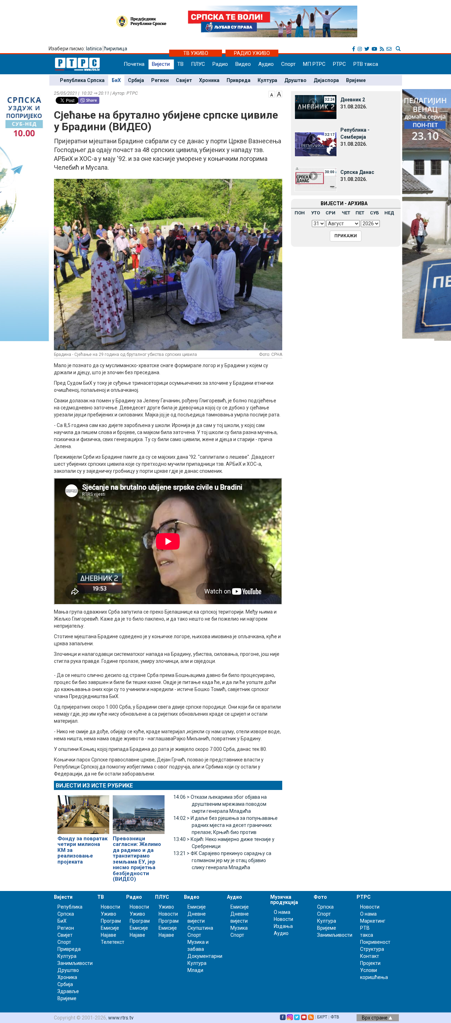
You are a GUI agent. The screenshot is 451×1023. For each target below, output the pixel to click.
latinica (94, 48)
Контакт (369, 956)
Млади (195, 970)
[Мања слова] (271, 93)
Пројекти (370, 963)
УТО (315, 212)
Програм (111, 921)
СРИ (330, 212)
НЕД (389, 212)
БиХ (116, 80)
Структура (372, 949)
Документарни (204, 956)
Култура (267, 80)
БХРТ (322, 1017)
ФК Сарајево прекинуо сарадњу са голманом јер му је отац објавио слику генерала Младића (222, 860)
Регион (160, 80)
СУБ (374, 212)
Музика (239, 928)
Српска (325, 907)
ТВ (180, 64)
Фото (320, 897)
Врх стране (375, 1018)
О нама (282, 912)
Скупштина (200, 928)
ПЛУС (198, 64)
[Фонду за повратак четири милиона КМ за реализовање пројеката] (83, 811)
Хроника (209, 80)
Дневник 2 (352, 99)
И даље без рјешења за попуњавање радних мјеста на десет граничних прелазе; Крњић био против (225, 825)
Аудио (266, 64)
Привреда (239, 80)
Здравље (68, 991)
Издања (283, 926)
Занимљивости (75, 963)
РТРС (339, 64)
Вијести (161, 64)
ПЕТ (360, 212)
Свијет (184, 80)
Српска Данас (357, 172)
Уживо (108, 914)
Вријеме (356, 80)
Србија (136, 80)
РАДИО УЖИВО (252, 53)
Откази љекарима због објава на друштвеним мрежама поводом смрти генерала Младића (220, 804)
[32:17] (315, 144)
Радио (220, 64)
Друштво (295, 80)
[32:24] (315, 106)
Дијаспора (326, 80)
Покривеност (375, 942)
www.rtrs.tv (121, 1018)
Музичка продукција (284, 899)
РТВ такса (365, 64)
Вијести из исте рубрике (94, 785)
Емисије (110, 928)
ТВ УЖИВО (195, 53)
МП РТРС (314, 64)
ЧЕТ (346, 212)
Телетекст (112, 942)
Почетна (134, 64)
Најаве (108, 935)
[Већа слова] (279, 93)
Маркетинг (372, 921)
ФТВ (334, 1017)
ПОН (300, 212)
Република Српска (82, 80)
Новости (110, 907)
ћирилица (115, 48)
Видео (243, 64)
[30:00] (315, 179)
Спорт (288, 64)
